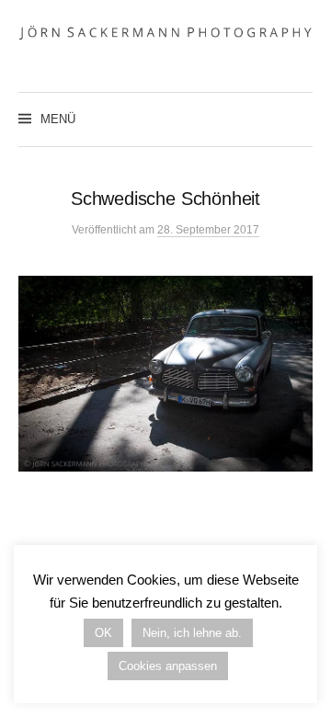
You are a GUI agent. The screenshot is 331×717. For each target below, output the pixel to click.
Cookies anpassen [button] (168, 666)
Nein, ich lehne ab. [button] (192, 633)
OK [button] (103, 633)
